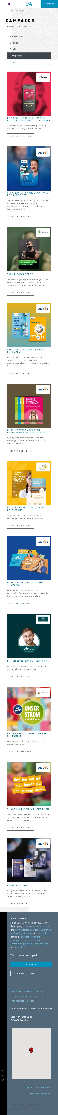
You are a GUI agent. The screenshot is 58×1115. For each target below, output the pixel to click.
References (16, 36)
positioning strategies (22, 933)
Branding (46, 929)
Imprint (29, 1087)
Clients (39, 996)
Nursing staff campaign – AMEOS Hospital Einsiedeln (26, 431)
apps (46, 943)
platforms (28, 943)
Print (13, 62)
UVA (10, 11)
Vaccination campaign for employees (25, 351)
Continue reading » (20, 136)
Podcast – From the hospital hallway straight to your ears (28, 119)
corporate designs (30, 936)
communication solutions (36, 926)
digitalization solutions (27, 929)
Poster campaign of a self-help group (26, 509)
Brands (14, 43)
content (39, 943)
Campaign (16, 55)
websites (19, 947)
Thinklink (26, 996)
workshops (44, 933)
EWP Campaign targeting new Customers (27, 734)
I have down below (20, 274)
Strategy (28, 991)
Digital (14, 49)
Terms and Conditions (40, 1094)
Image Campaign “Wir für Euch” (28, 809)
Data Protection (42, 1087)
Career (30, 1001)
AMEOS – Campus (17, 885)
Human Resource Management (27, 661)
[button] (11, 4)
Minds (15, 996)
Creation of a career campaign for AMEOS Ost (28, 194)
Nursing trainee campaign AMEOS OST (25, 584)
